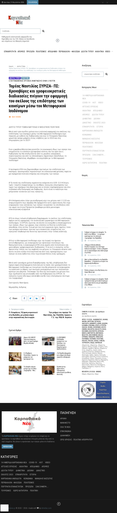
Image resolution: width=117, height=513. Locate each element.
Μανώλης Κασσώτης (91, 138)
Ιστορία (100, 126)
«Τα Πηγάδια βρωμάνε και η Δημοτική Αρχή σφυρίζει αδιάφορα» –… (64, 356)
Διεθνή (97, 118)
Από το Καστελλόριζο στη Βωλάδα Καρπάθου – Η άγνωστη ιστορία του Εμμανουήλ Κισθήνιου (96, 261)
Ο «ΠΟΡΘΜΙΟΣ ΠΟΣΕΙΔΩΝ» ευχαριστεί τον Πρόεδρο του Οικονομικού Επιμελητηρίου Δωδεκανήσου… (62, 343)
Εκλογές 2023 (99, 122)
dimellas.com (46, 508)
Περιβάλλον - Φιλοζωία (92, 143)
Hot (94, 102)
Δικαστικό (86, 122)
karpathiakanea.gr (8, 508)
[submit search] (43, 31)
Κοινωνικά (86, 134)
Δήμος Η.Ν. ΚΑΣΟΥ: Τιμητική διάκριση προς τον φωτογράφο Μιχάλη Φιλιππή (31, 340)
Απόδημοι (97, 110)
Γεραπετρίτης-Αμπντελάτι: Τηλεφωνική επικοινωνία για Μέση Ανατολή (64, 370)
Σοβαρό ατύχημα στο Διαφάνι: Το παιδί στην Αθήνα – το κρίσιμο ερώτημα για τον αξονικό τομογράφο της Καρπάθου (95, 235)
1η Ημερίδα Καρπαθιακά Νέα (93, 97)
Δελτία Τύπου (21, 66)
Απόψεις (86, 114)
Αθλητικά (86, 110)
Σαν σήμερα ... (99, 155)
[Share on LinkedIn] (36, 298)
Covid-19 (86, 102)
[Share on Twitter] (30, 298)
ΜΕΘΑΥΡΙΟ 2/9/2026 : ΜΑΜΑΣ (91, 372)
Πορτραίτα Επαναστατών (93, 151)
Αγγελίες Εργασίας (90, 106)
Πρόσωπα (86, 155)
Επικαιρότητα (88, 126)
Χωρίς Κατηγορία (89, 163)
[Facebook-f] (57, 40)
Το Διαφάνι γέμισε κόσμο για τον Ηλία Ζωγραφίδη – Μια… (30, 368)
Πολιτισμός (87, 147)
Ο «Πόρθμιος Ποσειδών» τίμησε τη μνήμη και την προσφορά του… (31, 356)
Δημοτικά (86, 118)
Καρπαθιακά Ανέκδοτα (92, 130)
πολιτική (25, 78)
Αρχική (11, 66)
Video (100, 102)
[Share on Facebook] (24, 298)
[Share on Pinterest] (42, 298)
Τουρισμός (87, 159)
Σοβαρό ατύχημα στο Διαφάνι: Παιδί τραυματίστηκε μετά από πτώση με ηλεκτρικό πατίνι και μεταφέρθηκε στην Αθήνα (96, 282)
